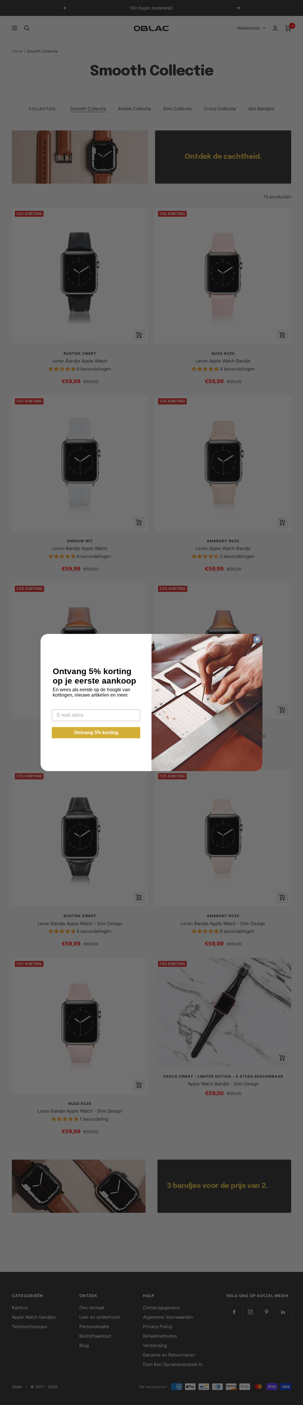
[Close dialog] (257, 639)
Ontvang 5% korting (96, 732)
